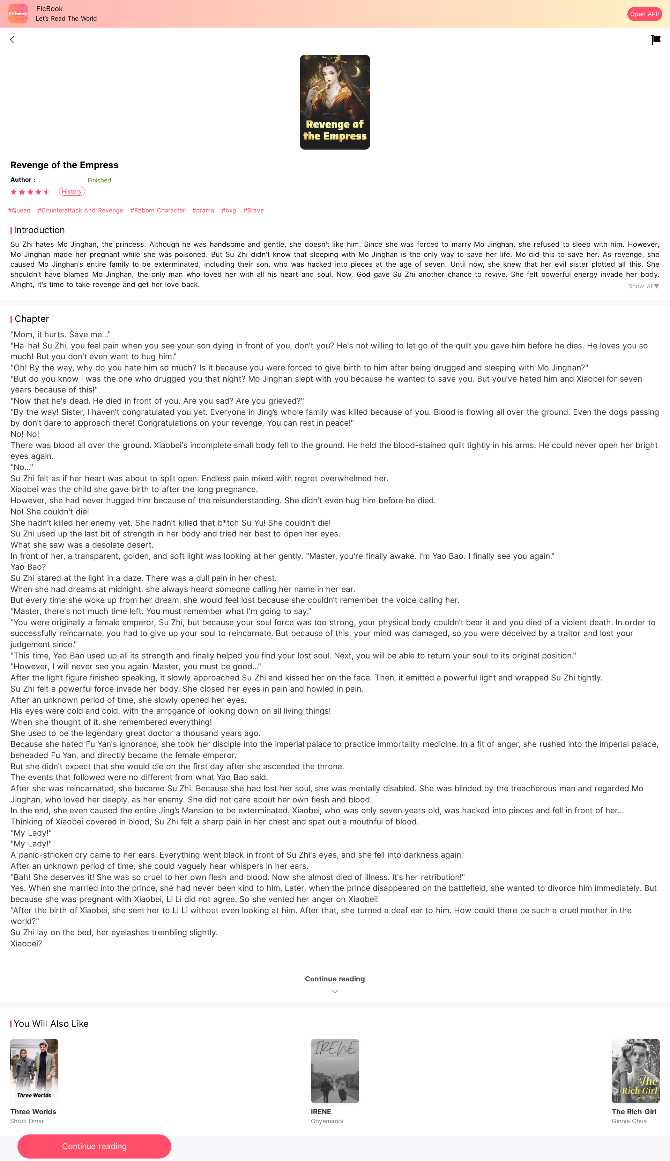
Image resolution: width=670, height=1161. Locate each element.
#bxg (230, 210)
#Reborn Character (159, 210)
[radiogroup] (30, 192)
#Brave (254, 210)
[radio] (14, 192)
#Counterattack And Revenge (81, 210)
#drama (204, 210)
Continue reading (94, 1146)
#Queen (20, 210)
